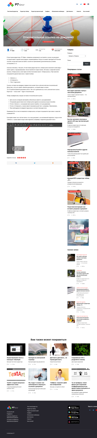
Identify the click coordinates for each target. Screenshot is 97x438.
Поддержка (10, 414)
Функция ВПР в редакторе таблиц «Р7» (83, 304)
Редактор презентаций (37, 11)
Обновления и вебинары (58, 11)
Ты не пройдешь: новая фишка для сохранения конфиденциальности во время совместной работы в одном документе (81, 386)
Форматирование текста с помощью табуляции (15, 358)
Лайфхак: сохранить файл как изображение (58, 383)
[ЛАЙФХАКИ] (78, 116)
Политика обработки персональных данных (12, 416)
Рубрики (69, 53)
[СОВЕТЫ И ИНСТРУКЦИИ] (78, 146)
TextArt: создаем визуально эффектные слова (16, 383)
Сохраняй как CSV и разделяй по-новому (78, 358)
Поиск (69, 60)
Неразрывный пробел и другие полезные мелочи (77, 150)
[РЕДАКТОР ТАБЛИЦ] (78, 175)
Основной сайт (10, 412)
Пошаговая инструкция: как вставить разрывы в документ (77, 208)
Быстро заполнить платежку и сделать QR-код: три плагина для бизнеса (78, 121)
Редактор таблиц (24, 11)
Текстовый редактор (12, 11)
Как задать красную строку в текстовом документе (76, 91)
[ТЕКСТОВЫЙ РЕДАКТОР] (78, 87)
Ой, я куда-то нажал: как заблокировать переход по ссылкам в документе (36, 384)
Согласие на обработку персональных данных (12, 420)
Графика (47, 11)
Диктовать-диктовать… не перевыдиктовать (58, 358)
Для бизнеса (70, 11)
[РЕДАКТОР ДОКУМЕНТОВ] (78, 204)
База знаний (86, 11)
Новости (79, 11)
